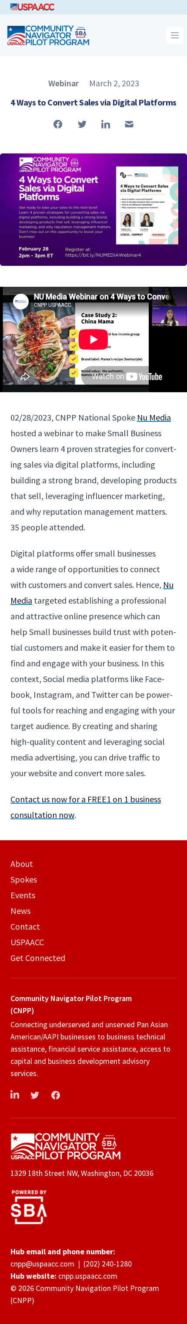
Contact (25, 926)
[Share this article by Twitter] (82, 124)
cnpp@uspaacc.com (42, 1264)
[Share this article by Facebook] (58, 124)
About (21, 863)
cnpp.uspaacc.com (87, 1276)
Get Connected (37, 957)
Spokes (23, 879)
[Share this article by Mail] (129, 124)
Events (22, 894)
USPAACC (27, 942)
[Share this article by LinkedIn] (105, 124)
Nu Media (154, 417)
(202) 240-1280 (107, 1264)
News (20, 910)
